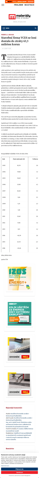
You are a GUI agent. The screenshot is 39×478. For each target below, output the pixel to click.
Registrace (29, 5)
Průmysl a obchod (7, 35)
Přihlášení (18, 5)
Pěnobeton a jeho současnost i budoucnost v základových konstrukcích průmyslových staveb (19, 424)
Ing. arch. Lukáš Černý (13, 422)
